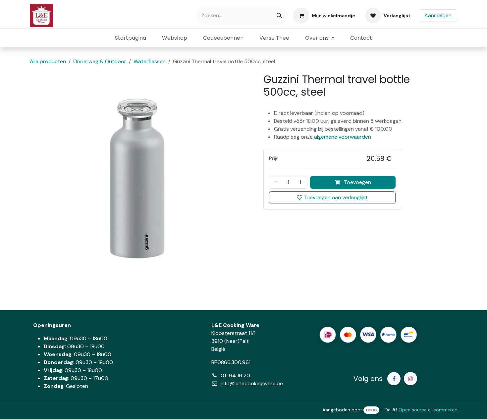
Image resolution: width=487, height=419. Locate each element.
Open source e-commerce (428, 410)
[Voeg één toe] (301, 182)
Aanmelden (438, 15)
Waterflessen (150, 61)
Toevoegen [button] (357, 182)
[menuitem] (130, 38)
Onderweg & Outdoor (99, 61)
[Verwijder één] (275, 182)
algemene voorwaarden (342, 136)
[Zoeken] (279, 15)
